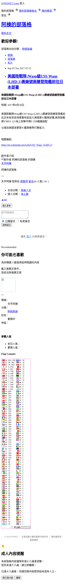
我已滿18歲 (8, 578)
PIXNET (14, 537)
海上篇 (24, 194)
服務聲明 (34, 540)
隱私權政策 (56, 537)
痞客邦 (24, 181)
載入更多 (7, 206)
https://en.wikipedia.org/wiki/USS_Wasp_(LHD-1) (26, 145)
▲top (4, 199)
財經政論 (27, 49)
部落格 (11, 59)
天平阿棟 (6, 163)
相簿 (10, 55)
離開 (18, 578)
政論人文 (26, 190)
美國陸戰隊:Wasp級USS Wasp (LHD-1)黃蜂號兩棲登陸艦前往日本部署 (35, 81)
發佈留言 (7, 225)
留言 (31, 181)
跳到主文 (6, 33)
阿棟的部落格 (16, 24)
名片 (10, 62)
